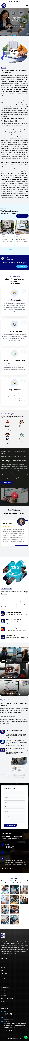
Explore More (7, 483)
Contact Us (22, 266)
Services (3, 967)
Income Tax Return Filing (7, 998)
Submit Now (9, 825)
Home (2, 962)
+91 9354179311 (9, 259)
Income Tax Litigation (6, 1004)
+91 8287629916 (9, 848)
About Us (3, 965)
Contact (3, 978)
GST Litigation (4, 990)
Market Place (4, 973)
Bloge (2, 970)
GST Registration (5, 993)
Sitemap (3, 976)
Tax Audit (3, 1001)
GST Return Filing (5, 987)
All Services (21, 216)
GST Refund (3, 995)
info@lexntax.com (10, 854)
